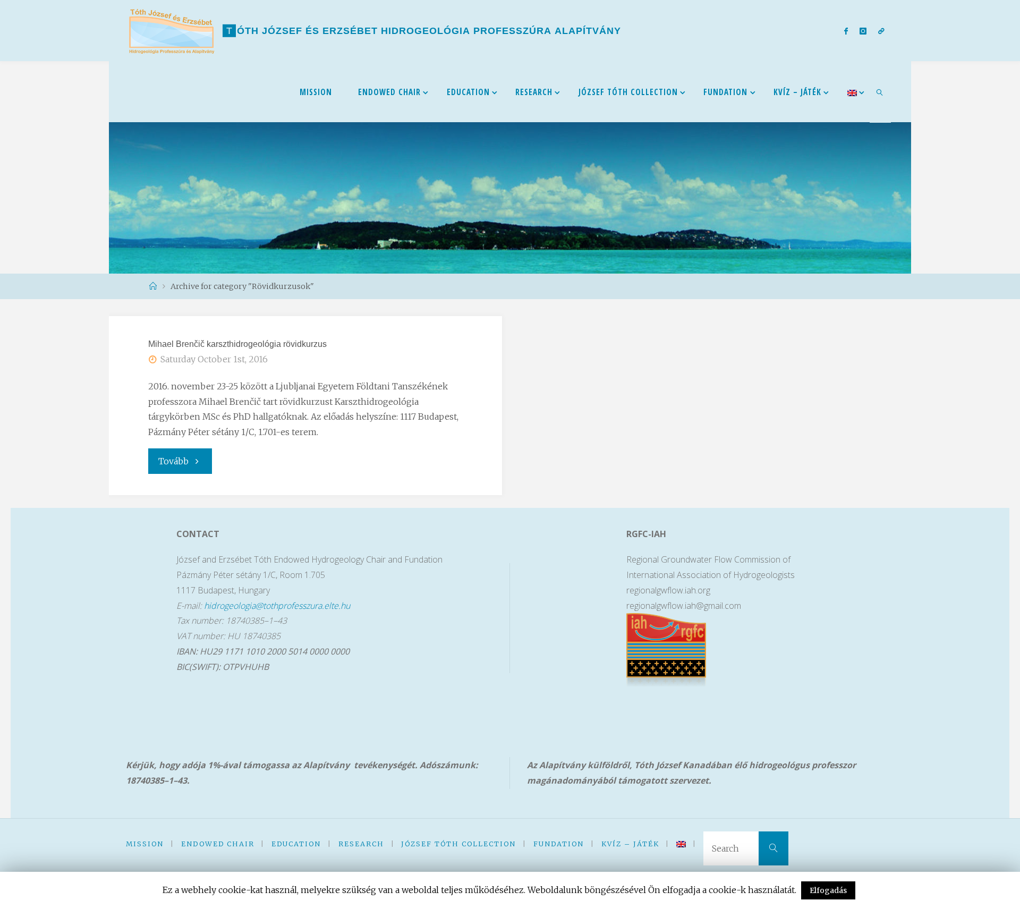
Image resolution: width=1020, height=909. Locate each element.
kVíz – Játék (630, 843)
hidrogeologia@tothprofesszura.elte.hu (277, 605)
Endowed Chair (217, 843)
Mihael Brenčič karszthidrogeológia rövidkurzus (237, 344)
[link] (880, 92)
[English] (852, 91)
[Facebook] (845, 31)
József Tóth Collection (458, 843)
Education (296, 843)
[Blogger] (881, 31)
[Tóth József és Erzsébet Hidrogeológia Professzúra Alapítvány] (171, 30)
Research (361, 843)
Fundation (558, 843)
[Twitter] (863, 31)
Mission (145, 843)
